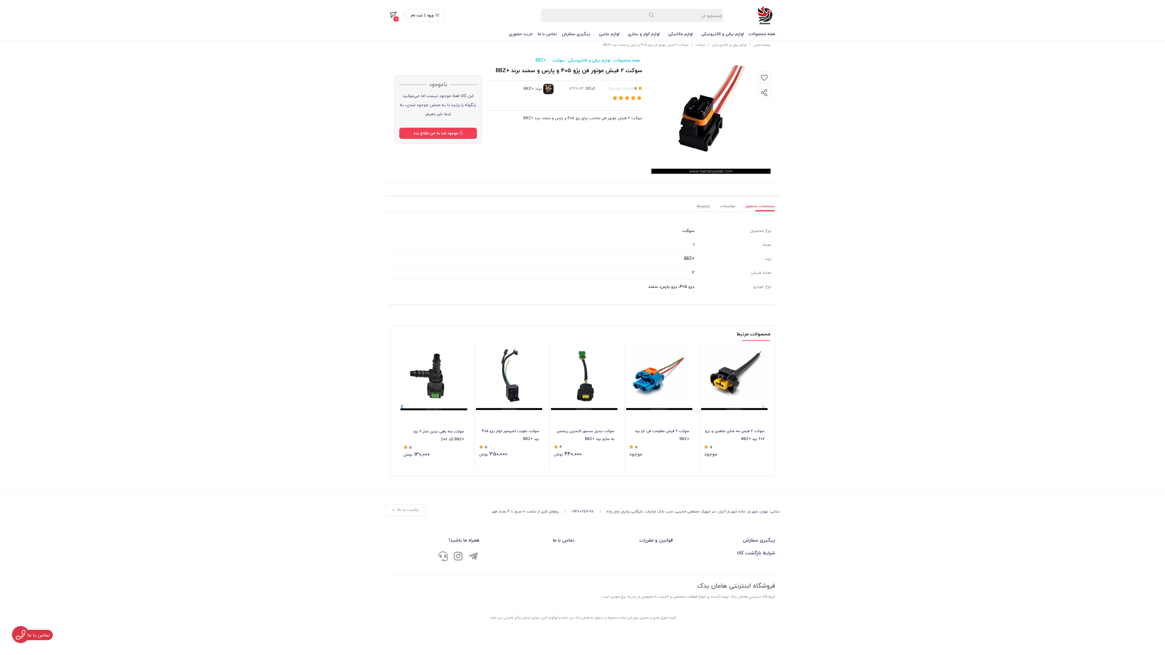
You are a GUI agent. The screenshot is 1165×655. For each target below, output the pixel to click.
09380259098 (582, 511)
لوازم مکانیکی (680, 34)
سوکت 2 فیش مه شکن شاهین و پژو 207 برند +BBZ (735, 435)
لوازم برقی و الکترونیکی (722, 34)
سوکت (700, 45)
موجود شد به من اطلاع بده (436, 133)
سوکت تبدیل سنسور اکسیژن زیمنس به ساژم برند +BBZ (585, 435)
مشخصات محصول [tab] (760, 206)
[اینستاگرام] (458, 557)
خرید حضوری (521, 34)
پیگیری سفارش (576, 34)
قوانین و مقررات (656, 540)
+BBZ (540, 60)
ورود (430, 15)
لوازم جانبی (609, 34)
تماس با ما (547, 34)
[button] (402, 406)
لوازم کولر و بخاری (644, 34)
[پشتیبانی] (443, 557)
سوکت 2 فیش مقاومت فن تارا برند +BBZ (662, 435)
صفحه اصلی (762, 45)
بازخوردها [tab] (703, 206)
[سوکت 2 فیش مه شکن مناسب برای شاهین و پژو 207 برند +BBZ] (734, 377)
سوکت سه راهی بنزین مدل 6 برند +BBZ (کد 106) (438, 435)
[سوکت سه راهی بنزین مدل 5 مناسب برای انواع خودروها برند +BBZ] (433, 377)
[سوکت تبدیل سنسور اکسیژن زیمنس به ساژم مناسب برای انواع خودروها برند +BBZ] (584, 377)
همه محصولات (761, 34)
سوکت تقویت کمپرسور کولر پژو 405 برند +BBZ (510, 435)
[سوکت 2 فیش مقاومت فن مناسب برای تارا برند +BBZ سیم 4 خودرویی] (659, 377)
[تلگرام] (473, 557)
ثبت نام (417, 15)
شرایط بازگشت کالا (756, 553)
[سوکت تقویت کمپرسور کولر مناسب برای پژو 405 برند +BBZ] (509, 377)
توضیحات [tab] (727, 206)
